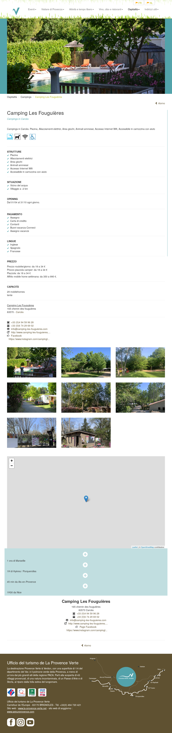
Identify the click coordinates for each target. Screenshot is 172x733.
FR (140, 3)
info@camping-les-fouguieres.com (29, 329)
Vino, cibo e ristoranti (110, 9)
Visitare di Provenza (51, 9)
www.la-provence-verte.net (32, 708)
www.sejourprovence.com (20, 711)
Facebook (16, 335)
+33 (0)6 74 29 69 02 (22, 325)
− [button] (12, 466)
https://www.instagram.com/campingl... (29, 339)
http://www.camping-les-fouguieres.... (30, 332)
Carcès (20, 312)
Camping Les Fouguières (48, 97)
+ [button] (12, 461)
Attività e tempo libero (80, 9)
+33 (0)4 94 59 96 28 (22, 322)
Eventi (31, 9)
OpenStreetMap (147, 547)
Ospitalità (133, 9)
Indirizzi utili (151, 9)
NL (151, 3)
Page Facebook (88, 626)
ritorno (161, 103)
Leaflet (135, 547)
